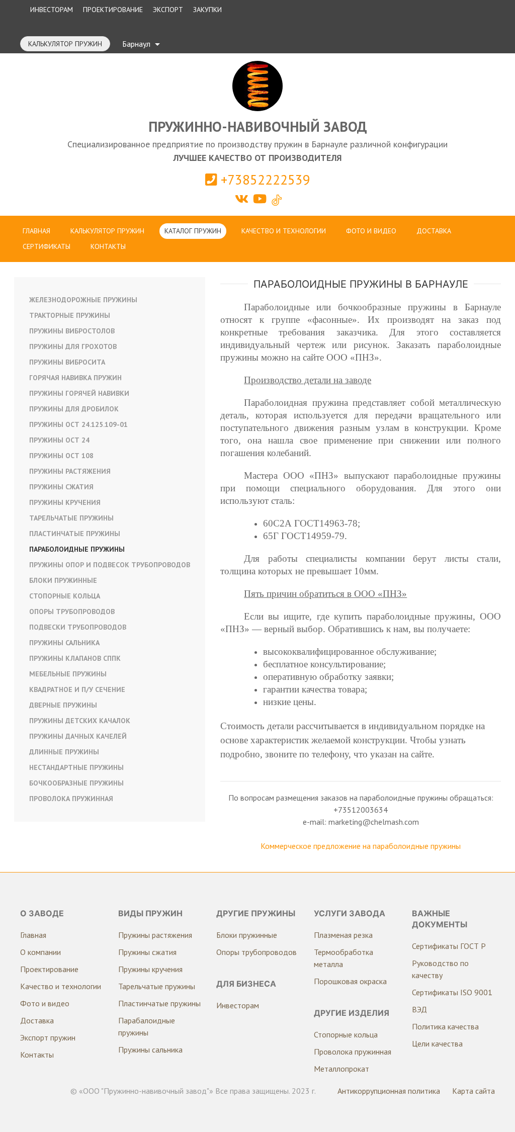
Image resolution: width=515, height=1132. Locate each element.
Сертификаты (46, 246)
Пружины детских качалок (79, 720)
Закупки (207, 9)
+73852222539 (263, 179)
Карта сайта (473, 1091)
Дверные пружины (63, 705)
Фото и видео (371, 230)
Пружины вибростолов (72, 330)
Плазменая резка (343, 935)
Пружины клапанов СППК (75, 658)
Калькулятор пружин (65, 43)
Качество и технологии (283, 230)
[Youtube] (261, 199)
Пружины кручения (65, 502)
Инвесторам (51, 9)
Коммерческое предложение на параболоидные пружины (361, 846)
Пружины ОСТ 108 (61, 455)
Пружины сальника (64, 642)
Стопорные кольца (64, 595)
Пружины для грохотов (73, 346)
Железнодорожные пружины (83, 299)
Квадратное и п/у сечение (77, 689)
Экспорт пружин (47, 1037)
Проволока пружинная (71, 798)
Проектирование (113, 9)
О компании (40, 952)
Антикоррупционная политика (388, 1091)
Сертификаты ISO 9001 (452, 992)
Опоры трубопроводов (72, 611)
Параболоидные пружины (77, 549)
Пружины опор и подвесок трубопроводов (109, 564)
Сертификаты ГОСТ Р (449, 946)
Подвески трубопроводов (77, 627)
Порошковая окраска (350, 981)
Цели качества (437, 1043)
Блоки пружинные (63, 580)
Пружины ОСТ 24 (59, 440)
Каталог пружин (192, 230)
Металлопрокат (341, 1069)
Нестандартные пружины (76, 767)
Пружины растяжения (70, 471)
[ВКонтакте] (243, 199)
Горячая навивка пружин (75, 377)
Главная (36, 230)
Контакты (108, 246)
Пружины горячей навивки (79, 393)
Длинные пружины (64, 751)
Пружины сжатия (61, 486)
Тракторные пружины (69, 315)
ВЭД (419, 1009)
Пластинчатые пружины (74, 533)
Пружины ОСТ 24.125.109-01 (78, 424)
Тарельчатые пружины (71, 518)
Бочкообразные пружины (76, 783)
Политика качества (445, 1026)
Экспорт (168, 9)
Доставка (433, 230)
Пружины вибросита (67, 362)
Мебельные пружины (68, 673)
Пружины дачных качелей (78, 736)
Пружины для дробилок (74, 408)
